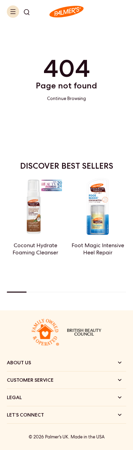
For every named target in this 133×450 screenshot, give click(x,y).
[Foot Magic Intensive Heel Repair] (97, 206)
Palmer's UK (56, 437)
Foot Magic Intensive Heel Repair (98, 249)
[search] (26, 11)
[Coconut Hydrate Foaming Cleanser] (35, 206)
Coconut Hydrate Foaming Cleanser (35, 249)
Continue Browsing (66, 98)
